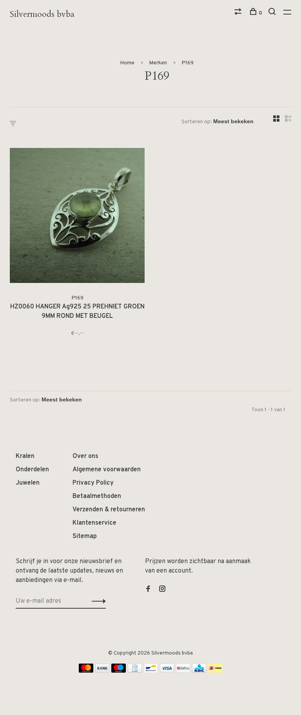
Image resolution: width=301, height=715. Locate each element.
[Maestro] (118, 671)
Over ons (85, 456)
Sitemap (85, 536)
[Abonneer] (96, 601)
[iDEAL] (215, 671)
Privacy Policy (93, 483)
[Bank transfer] (102, 671)
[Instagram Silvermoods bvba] (162, 590)
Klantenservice (94, 523)
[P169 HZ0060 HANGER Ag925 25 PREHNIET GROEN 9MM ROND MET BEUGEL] (77, 217)
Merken (158, 63)
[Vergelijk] (238, 13)
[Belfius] (183, 671)
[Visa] (167, 671)
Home (127, 63)
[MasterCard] (86, 671)
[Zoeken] (272, 13)
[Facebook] (148, 590)
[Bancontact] (151, 671)
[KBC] (199, 671)
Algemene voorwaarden (107, 470)
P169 (187, 63)
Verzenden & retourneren (109, 510)
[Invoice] (135, 671)
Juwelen (28, 483)
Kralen (25, 456)
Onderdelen (32, 470)
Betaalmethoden (97, 496)
